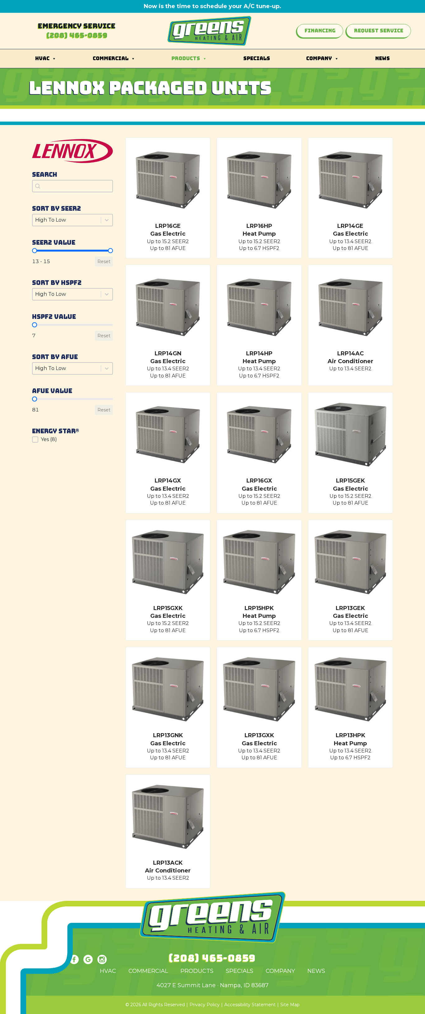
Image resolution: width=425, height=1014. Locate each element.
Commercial (110, 58)
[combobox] (72, 186)
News (382, 58)
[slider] (34, 250)
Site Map (290, 1004)
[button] (72, 439)
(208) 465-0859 (77, 35)
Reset (103, 261)
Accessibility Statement (250, 1004)
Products (185, 58)
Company (319, 58)
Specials (256, 58)
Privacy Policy (204, 1004)
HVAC (42, 58)
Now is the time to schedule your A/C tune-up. (212, 6)
